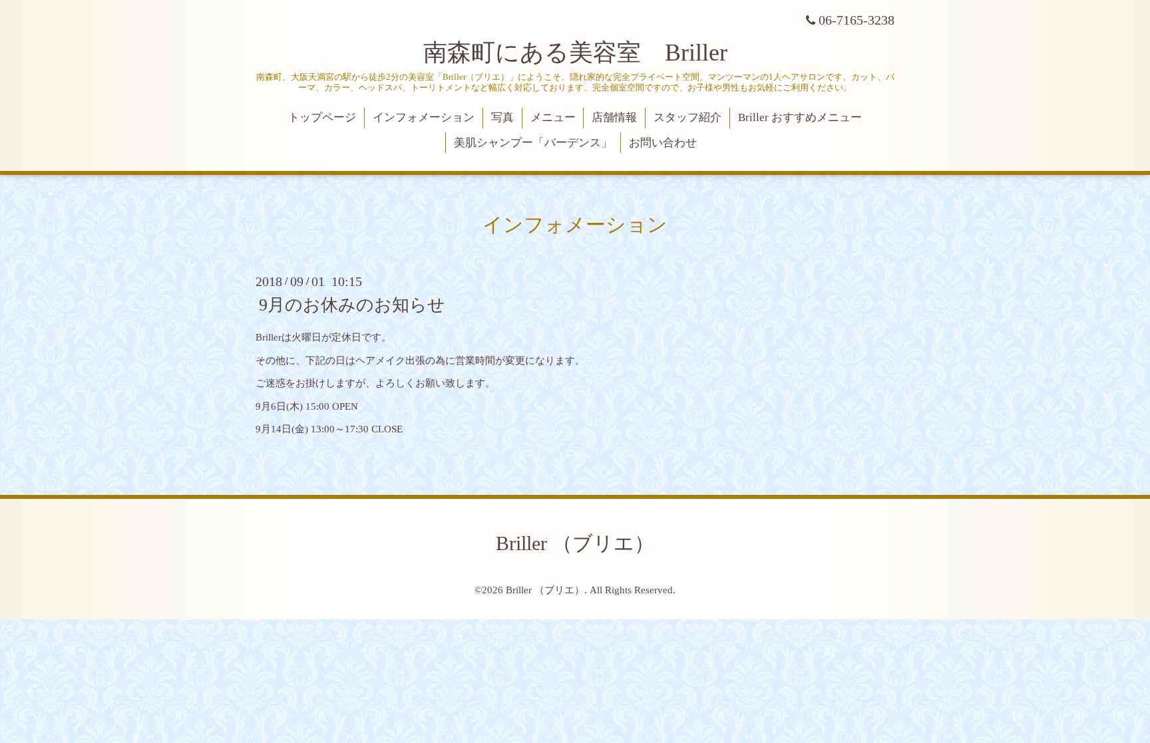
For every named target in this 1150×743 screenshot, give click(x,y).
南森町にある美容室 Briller (575, 52)
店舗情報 (614, 117)
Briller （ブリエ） (575, 543)
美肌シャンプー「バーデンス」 (533, 142)
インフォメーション (424, 117)
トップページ (322, 117)
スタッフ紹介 (687, 117)
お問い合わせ (663, 142)
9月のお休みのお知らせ (352, 305)
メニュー (553, 117)
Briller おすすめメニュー (800, 117)
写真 (502, 117)
